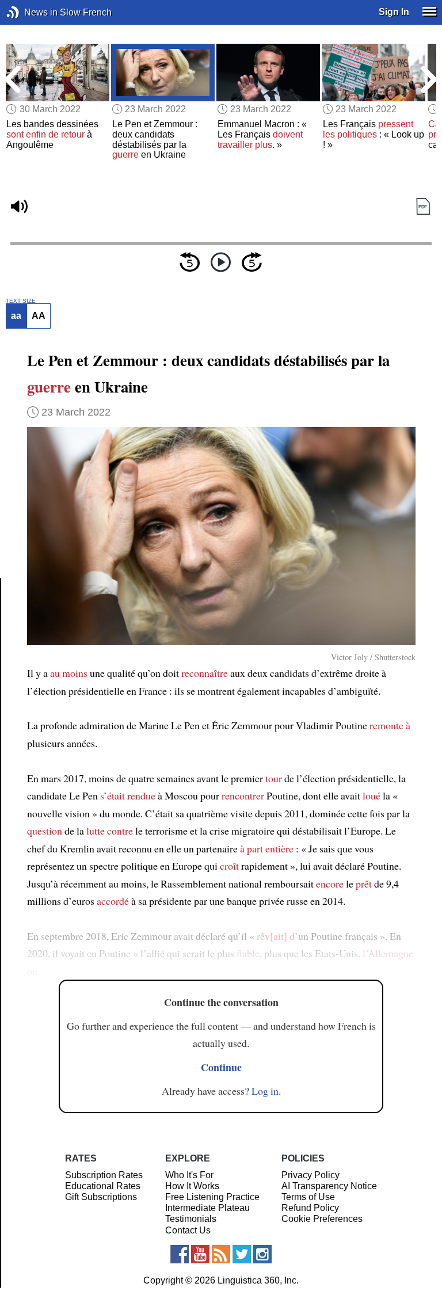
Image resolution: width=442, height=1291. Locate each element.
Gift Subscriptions (101, 1197)
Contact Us (188, 1230)
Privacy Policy (310, 1175)
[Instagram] (262, 1254)
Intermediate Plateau (207, 1208)
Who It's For (189, 1175)
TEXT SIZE (21, 301)
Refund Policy (310, 1208)
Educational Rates (102, 1186)
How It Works (192, 1186)
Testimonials (190, 1219)
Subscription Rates (104, 1175)
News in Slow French (30, 12)
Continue (221, 1067)
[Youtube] (200, 1254)
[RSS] (221, 1254)
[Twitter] (242, 1254)
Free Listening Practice (212, 1197)
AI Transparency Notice (329, 1186)
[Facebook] (179, 1254)
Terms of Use (308, 1197)
